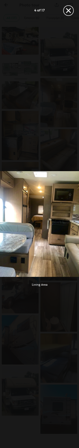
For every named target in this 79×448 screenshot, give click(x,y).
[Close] (68, 10)
